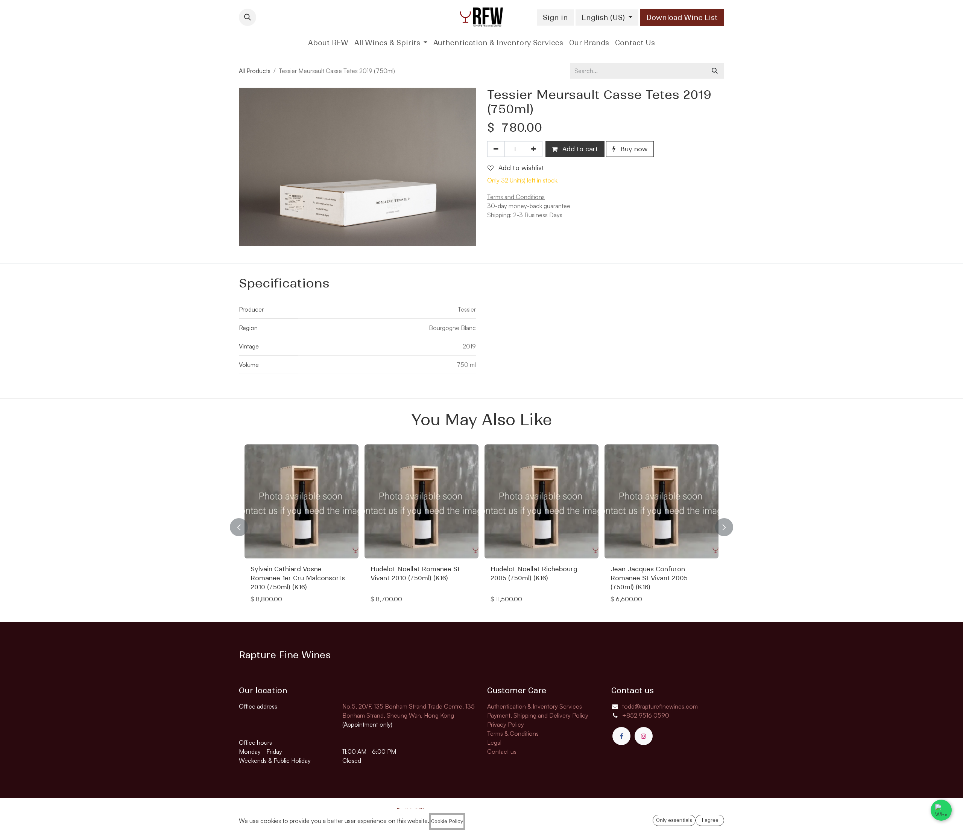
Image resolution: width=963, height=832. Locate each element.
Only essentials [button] (674, 820)
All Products (254, 71)
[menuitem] (328, 43)
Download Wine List (682, 17)
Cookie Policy (447, 821)
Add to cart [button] (579, 149)
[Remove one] (496, 149)
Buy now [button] (632, 149)
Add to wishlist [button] (520, 168)
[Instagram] (644, 736)
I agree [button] (710, 820)
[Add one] (533, 149)
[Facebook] (621, 736)
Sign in (555, 17)
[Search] (714, 71)
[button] (247, 17)
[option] (482, 527)
